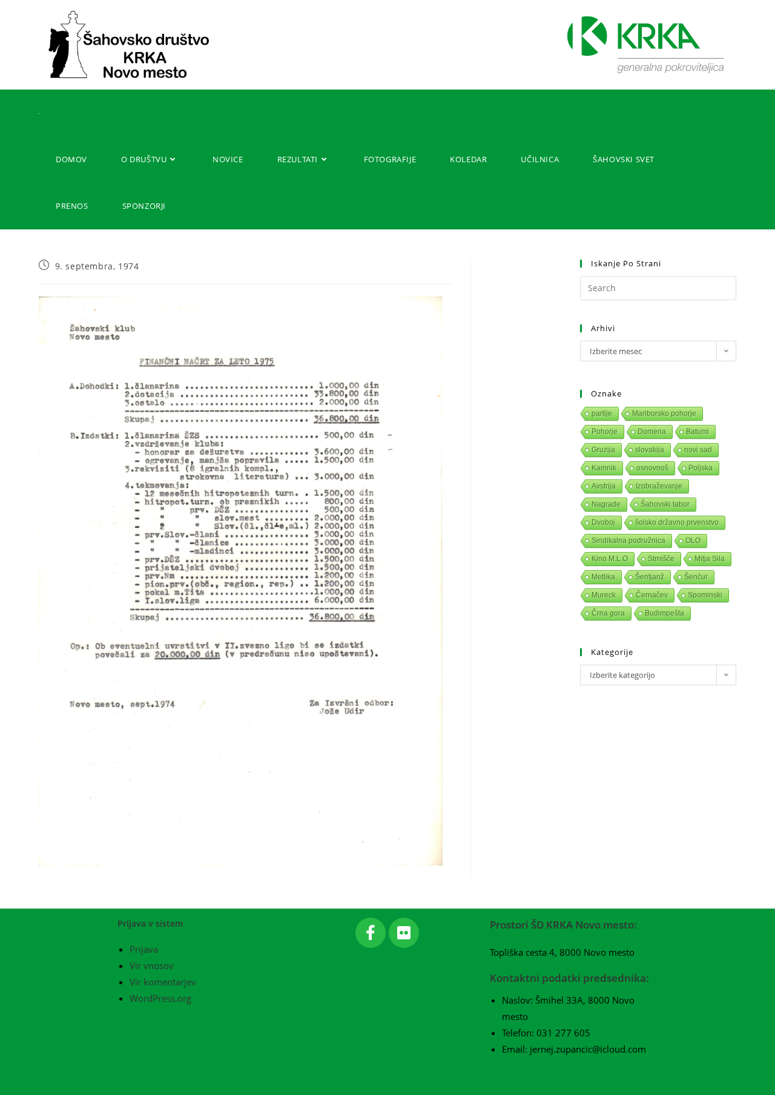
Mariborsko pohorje (664, 413)
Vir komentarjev (163, 982)
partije (602, 413)
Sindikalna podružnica (628, 540)
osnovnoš (652, 468)
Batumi (697, 431)
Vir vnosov (152, 965)
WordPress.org (160, 998)
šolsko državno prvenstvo (677, 522)
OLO (693, 540)
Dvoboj (603, 522)
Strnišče (661, 558)
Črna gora (608, 613)
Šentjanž (649, 577)
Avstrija (604, 486)
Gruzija (603, 450)
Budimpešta (664, 613)
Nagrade (606, 504)
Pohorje (605, 431)
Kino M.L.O (610, 558)
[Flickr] (404, 933)
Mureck (604, 595)
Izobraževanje (659, 486)
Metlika (603, 577)
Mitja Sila (709, 558)
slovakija (649, 450)
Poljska (700, 468)
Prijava (144, 949)
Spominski (705, 595)
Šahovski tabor (665, 504)
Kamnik (604, 468)
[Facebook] (370, 933)
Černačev (652, 595)
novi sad (698, 450)
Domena (652, 431)
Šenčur (696, 577)
